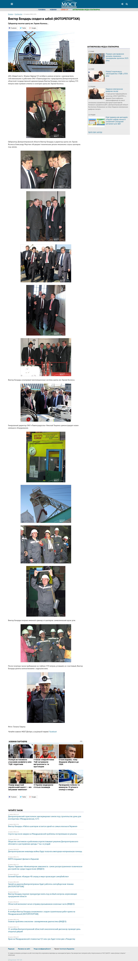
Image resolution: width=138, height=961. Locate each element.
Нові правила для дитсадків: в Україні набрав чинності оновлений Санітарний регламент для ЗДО (117, 120)
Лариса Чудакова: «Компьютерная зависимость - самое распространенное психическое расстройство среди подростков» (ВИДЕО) (45, 867)
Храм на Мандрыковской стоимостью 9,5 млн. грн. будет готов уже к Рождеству (41, 939)
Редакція (11, 949)
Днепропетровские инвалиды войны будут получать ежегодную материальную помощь (45, 851)
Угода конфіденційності (42, 949)
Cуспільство (18, 14)
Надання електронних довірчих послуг (114, 90)
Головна (41, 9)
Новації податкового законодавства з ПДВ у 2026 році (117, 73)
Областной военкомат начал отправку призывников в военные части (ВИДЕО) (41, 904)
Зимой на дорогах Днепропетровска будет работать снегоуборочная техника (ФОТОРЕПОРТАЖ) (41, 885)
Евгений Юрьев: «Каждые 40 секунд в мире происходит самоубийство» (38, 876)
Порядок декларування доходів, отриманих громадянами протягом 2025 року (117, 57)
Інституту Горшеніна (67, 949)
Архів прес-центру (95, 132)
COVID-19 (64, 9)
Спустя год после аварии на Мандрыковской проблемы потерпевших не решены (42, 834)
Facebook (53, 731)
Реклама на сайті (24, 949)
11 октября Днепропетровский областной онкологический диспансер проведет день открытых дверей (44, 930)
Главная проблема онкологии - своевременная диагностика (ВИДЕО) (37, 921)
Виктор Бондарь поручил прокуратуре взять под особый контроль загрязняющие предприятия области (42, 895)
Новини (53, 9)
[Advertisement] (104, 27)
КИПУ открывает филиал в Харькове (23, 859)
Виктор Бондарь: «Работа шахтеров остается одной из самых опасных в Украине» (42, 826)
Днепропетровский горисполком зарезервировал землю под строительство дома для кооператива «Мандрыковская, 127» (44, 817)
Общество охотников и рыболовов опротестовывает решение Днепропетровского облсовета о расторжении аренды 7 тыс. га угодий (43, 842)
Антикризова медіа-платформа (86, 9)
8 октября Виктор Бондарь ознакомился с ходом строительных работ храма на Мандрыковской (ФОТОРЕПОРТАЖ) (41, 912)
